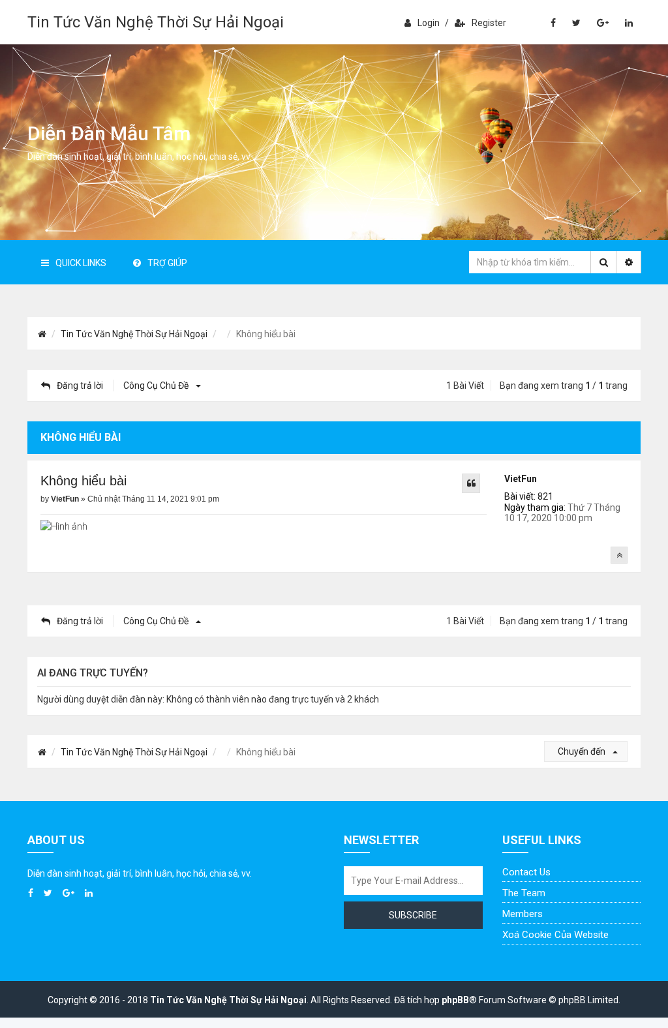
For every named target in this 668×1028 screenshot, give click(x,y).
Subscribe (413, 915)
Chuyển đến (582, 751)
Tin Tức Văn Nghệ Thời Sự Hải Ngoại (155, 22)
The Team (523, 893)
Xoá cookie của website (555, 935)
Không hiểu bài (83, 481)
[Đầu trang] (619, 555)
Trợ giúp (167, 263)
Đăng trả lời (80, 385)
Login (429, 23)
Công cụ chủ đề (156, 385)
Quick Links (80, 263)
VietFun (520, 479)
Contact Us (526, 872)
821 (545, 496)
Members (522, 914)
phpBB (455, 1000)
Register (489, 23)
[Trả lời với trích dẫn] (471, 483)
